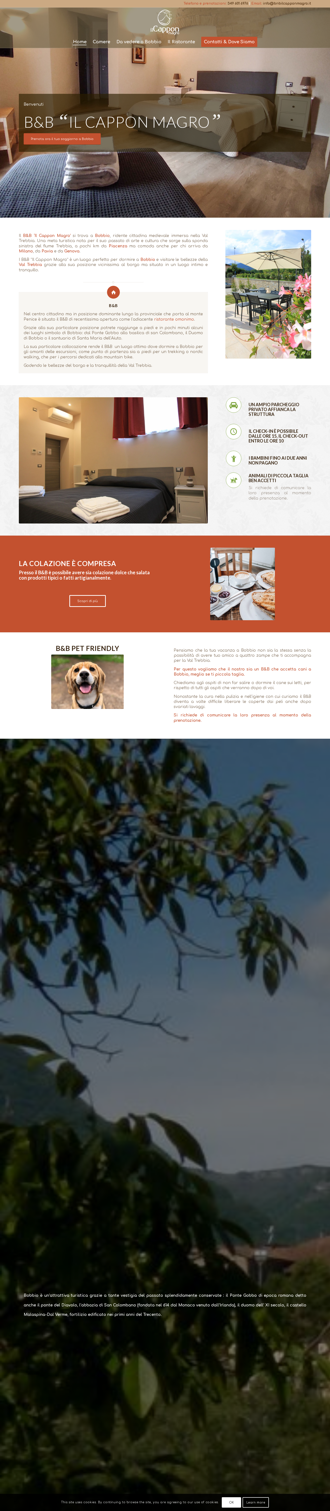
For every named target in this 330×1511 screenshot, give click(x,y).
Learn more (255, 1502)
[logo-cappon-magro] (165, 21)
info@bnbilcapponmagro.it (287, 3)
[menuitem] (80, 42)
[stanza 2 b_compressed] (113, 460)
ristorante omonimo (174, 319)
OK (231, 1502)
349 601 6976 (238, 3)
